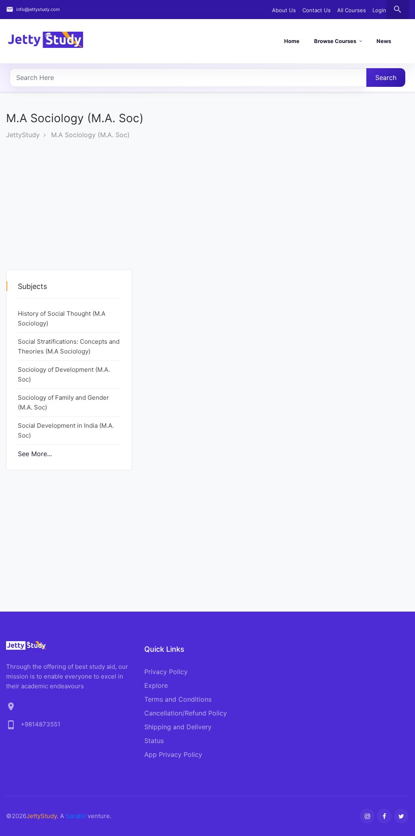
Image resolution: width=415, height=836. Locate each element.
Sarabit (76, 816)
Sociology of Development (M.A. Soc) (64, 374)
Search (385, 77)
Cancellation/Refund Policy (185, 713)
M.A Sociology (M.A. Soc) (90, 135)
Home (291, 41)
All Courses (351, 10)
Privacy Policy (166, 672)
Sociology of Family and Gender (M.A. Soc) (63, 402)
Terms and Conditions (178, 699)
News (383, 41)
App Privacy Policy (173, 754)
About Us (284, 10)
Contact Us (316, 10)
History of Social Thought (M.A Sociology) (61, 318)
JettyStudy (23, 135)
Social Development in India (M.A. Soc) (66, 430)
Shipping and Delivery (178, 727)
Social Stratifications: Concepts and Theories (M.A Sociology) (69, 346)
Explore (156, 685)
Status (154, 741)
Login (379, 10)
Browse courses (335, 41)
